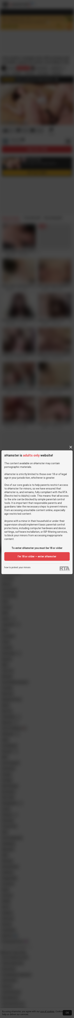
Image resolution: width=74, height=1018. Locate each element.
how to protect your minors (17, 567)
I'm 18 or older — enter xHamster (37, 556)
